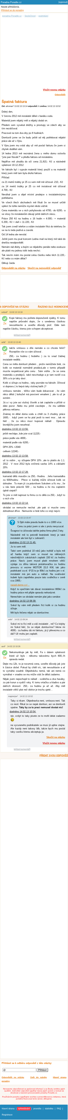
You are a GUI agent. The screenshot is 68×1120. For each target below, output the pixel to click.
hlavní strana (8, 1108)
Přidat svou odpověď (54, 755)
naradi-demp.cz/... (20, 585)
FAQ (59, 1108)
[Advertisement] (34, 52)
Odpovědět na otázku (13, 1077)
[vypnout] (63, 2)
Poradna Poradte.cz (11, 2)
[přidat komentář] (22, 335)
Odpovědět (60, 94)
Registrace (7, 1114)
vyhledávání (24, 1108)
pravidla (37, 1108)
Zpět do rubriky (38, 1077)
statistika (49, 1108)
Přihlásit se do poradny (12, 10)
